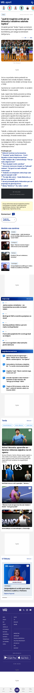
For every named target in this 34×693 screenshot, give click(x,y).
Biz (3, 622)
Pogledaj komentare (6, 219)
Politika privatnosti (19, 640)
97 (4, 371)
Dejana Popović (9, 593)
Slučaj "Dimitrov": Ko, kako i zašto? (15, 186)
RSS (15, 645)
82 (4, 377)
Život (4, 624)
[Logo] (6, 2)
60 (4, 386)
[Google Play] (10, 657)
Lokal (4, 644)
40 (7, 232)
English (16, 622)
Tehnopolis (6, 639)
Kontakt (16, 648)
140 (13, 214)
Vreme (15, 624)
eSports (5, 636)
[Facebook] (20, 610)
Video (15, 617)
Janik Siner (29, 425)
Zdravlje (5, 627)
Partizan (13, 253)
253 (4, 355)
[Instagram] (27, 610)
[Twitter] (24, 610)
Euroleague (14, 263)
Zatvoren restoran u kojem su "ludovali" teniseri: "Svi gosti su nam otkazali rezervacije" (16, 168)
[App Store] (23, 657)
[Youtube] (30, 610)
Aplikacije (16, 643)
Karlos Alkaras (19, 425)
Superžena (6, 634)
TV (14, 619)
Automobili (6, 641)
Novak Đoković (7, 425)
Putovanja (6, 629)
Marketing (16, 633)
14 (7, 264)
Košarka (13, 232)
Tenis (3, 14)
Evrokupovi (14, 242)
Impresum (16, 636)
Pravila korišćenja (19, 638)
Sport (4, 619)
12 (7, 243)
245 (4, 364)
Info (4, 617)
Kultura (5, 632)
